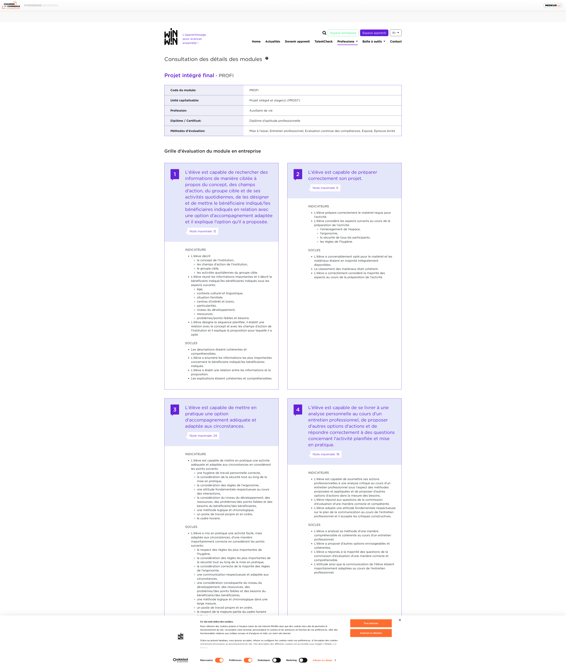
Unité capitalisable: (184, 100)
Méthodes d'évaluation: (187, 131)
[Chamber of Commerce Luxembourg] (30, 5)
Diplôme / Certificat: (185, 120)
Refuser (371, 642)
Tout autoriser (371, 623)
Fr (394, 33)
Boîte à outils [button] (372, 41)
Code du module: (183, 90)
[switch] (248, 660)
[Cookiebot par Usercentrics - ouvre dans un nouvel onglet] (181, 660)
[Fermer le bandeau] (400, 620)
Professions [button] (346, 41)
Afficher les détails (322, 660)
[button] (266, 59)
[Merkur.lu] (552, 5)
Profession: (178, 110)
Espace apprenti (374, 33)
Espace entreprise (343, 33)
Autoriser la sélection (371, 633)
